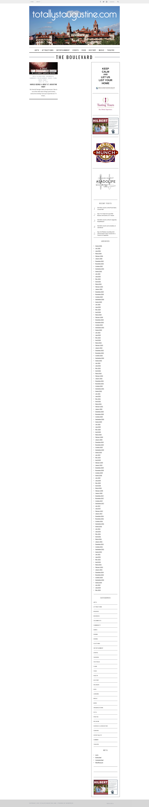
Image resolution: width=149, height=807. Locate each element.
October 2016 (99, 521)
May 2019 (98, 457)
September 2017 (99, 503)
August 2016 (98, 526)
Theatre (110, 50)
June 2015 (98, 557)
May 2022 (98, 368)
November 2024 (99, 294)
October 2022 (99, 355)
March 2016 (98, 539)
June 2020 (98, 427)
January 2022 (98, 378)
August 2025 (98, 271)
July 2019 (97, 455)
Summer (96, 739)
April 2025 (98, 281)
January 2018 (98, 493)
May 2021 (98, 399)
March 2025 (98, 284)
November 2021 (99, 383)
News (45, 80)
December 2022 (99, 350)
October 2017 (99, 501)
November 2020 (99, 414)
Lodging (96, 694)
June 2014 (98, 587)
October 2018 (99, 473)
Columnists (50, 76)
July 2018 (97, 478)
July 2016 (97, 529)
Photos (96, 717)
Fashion (96, 657)
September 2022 (99, 358)
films (55, 78)
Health (96, 675)
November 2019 (99, 445)
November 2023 (99, 322)
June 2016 (98, 531)
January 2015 (98, 569)
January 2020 (98, 439)
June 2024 (98, 307)
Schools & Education (101, 726)
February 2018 (99, 490)
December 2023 (99, 320)
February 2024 (99, 317)
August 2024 (98, 302)
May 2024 (98, 309)
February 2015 (99, 567)
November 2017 (99, 498)
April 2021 (98, 401)
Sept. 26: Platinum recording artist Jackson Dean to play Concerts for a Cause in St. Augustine (106, 233)
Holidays (96, 684)
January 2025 (98, 289)
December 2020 (99, 411)
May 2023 (98, 337)
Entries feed (98, 757)
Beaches (96, 611)
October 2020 (99, 416)
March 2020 (98, 434)
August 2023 (98, 330)
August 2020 (98, 422)
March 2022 (98, 373)
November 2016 (99, 518)
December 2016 (99, 516)
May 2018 (98, 483)
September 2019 (99, 450)
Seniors (96, 730)
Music (101, 50)
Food (84, 50)
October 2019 (99, 447)
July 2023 (97, 332)
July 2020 (97, 424)
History (92, 50)
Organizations (98, 707)
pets (95, 712)
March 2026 (98, 253)
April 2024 (98, 312)
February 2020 (99, 437)
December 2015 (99, 544)
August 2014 (98, 582)
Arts (37, 50)
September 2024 (99, 299)
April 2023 (98, 340)
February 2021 (99, 406)
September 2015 (99, 549)
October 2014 (99, 577)
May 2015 (98, 559)
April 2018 (98, 485)
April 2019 (98, 460)
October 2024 (99, 297)
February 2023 (99, 345)
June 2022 (98, 365)
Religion (96, 721)
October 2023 (99, 325)
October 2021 (99, 386)
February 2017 (99, 511)
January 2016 (98, 541)
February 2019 (99, 462)
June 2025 (98, 276)
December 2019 (99, 442)
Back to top (110, 803)
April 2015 (98, 562)
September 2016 (99, 524)
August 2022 (98, 360)
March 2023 (98, 342)
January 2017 (98, 513)
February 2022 (99, 376)
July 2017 (97, 506)
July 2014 (97, 585)
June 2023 (98, 335)
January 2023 (98, 348)
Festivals (97, 662)
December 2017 (99, 496)
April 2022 (98, 371)
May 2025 (98, 279)
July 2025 (97, 274)
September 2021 (99, 388)
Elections (97, 643)
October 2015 (99, 547)
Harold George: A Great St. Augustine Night (43, 85)
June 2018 (98, 480)
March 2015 (98, 564)
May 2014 (98, 590)
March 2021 (98, 404)
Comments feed (99, 760)
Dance (95, 629)
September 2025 (99, 268)
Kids (95, 689)
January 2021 (98, 409)
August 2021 (98, 391)
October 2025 (99, 266)
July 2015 (97, 554)
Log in (96, 755)
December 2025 (99, 261)
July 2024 (97, 304)
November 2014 (99, 575)
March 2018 (98, 488)
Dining (96, 634)
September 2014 (99, 580)
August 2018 (98, 475)
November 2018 (99, 470)
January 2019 (98, 465)
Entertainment (63, 50)
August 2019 (98, 452)
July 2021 (97, 394)
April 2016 (98, 536)
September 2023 (99, 327)
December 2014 (99, 572)
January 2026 (98, 258)
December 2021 (99, 381)
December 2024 (99, 291)
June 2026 (98, 251)
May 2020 (98, 429)
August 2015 (98, 552)
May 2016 (98, 534)
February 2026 (99, 256)
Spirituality (98, 735)
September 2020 (99, 419)
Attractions (48, 50)
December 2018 (99, 467)
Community (33, 78)
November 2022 (99, 353)
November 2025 (99, 263)
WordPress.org (99, 762)
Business (97, 616)
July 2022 (97, 363)
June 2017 (98, 508)
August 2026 (98, 246)
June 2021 (98, 396)
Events (76, 50)
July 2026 (97, 248)
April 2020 (98, 432)
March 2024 (98, 314)
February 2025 (99, 286)
